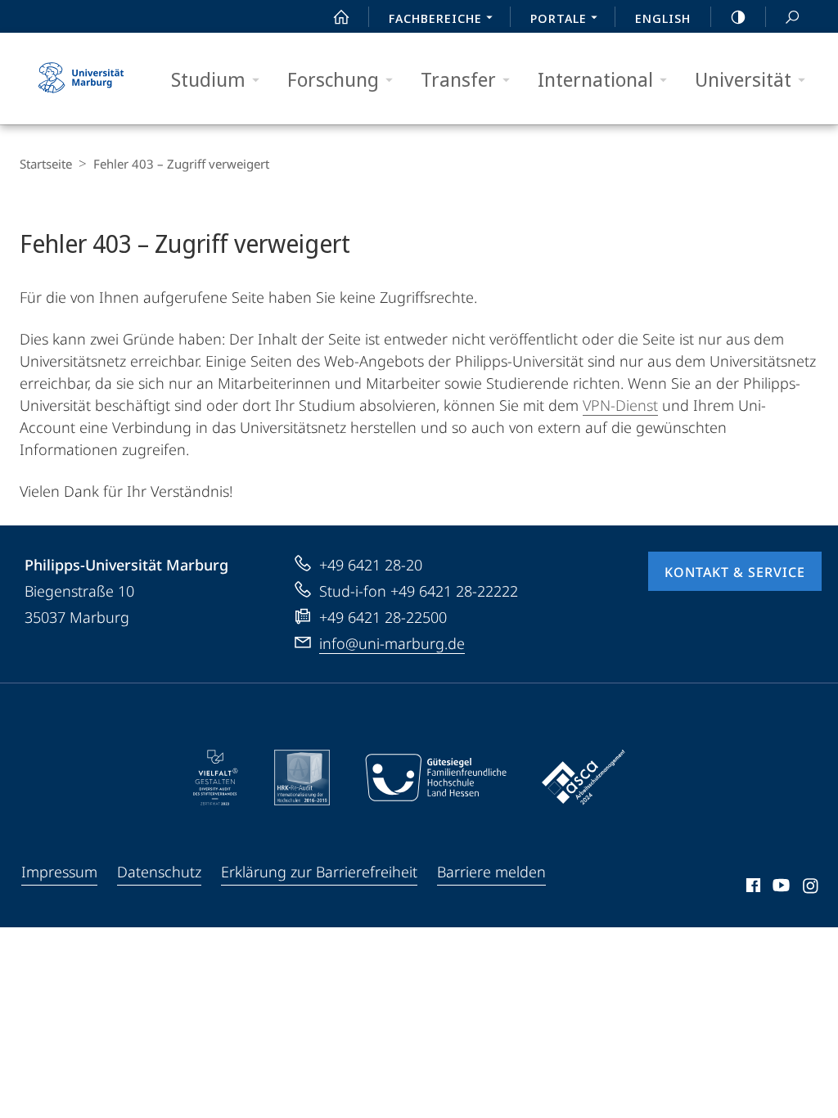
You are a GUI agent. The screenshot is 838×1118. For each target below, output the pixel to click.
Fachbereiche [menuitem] (435, 18)
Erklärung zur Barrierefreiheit (319, 871)
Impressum (59, 871)
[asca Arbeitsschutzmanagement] (583, 777)
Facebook (751, 888)
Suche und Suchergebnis (792, 16)
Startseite (46, 164)
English (663, 18)
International (595, 78)
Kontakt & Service (735, 572)
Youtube (779, 888)
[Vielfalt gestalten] (215, 777)
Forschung (333, 78)
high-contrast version (738, 16)
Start (341, 16)
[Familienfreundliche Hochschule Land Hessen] (435, 777)
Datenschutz (159, 871)
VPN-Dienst (620, 405)
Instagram (811, 888)
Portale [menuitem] (558, 18)
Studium (208, 78)
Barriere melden (491, 871)
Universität (743, 78)
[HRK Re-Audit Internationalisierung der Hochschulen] (302, 777)
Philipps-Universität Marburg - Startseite (81, 78)
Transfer (458, 78)
